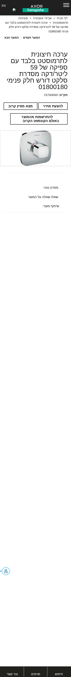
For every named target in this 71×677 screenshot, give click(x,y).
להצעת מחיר (53, 106)
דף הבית (62, 18)
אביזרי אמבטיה (42, 18)
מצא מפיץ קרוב (20, 106)
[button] (5, 571)
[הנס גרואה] (35, 10)
